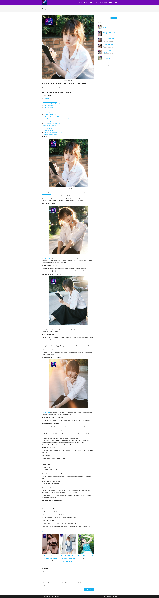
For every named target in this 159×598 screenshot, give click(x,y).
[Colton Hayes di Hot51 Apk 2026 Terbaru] (100, 27)
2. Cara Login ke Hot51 (48, 121)
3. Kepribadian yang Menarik (49, 109)
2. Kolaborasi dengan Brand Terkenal (50, 114)
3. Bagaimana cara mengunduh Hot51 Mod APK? (53, 132)
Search (99, 15)
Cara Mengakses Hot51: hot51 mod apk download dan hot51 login (56, 118)
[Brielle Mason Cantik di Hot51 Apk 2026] (100, 33)
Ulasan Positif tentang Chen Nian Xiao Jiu (51, 123)
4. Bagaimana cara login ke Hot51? (50, 134)
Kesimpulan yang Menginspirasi (49, 125)
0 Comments (63, 88)
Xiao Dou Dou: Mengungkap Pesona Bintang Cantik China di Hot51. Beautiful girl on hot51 (50, 557)
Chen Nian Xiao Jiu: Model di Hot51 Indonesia (107, 8)
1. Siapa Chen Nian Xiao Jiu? (49, 128)
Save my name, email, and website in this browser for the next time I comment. (59, 585)
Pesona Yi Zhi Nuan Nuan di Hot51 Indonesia (85, 556)
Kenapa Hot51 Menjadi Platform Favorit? (51, 116)
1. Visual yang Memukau (48, 105)
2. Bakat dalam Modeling (48, 107)
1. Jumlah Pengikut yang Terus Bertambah (51, 112)
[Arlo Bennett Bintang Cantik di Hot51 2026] (100, 40)
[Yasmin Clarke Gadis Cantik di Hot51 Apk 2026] (100, 52)
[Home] (90, 8)
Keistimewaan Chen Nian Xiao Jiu (50, 101)
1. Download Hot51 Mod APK (49, 119)
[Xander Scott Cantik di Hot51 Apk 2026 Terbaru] (100, 58)
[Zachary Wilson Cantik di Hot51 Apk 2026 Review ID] (100, 46)
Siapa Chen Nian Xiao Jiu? (48, 100)
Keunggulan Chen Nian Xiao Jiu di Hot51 (51, 103)
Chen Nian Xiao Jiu (46, 193)
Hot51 (55, 329)
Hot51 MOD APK (113, 596)
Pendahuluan (46, 98)
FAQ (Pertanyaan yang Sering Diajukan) (51, 127)
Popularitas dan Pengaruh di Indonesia (51, 110)
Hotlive (108, 596)
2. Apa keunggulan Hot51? (48, 130)
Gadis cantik (55, 88)
